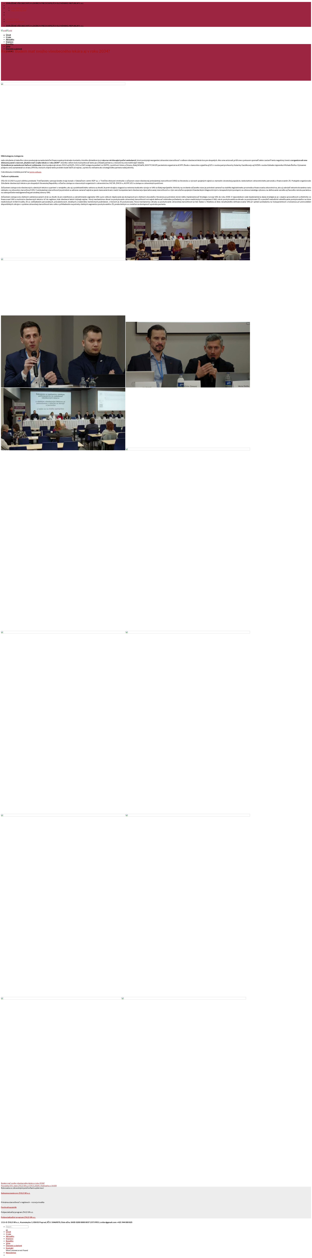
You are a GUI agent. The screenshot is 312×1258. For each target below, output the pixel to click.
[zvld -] (6, 30)
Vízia (8, 46)
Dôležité (9, 45)
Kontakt (9, 1248)
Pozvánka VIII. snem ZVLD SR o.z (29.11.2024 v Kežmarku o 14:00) (29, 1185)
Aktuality (10, 39)
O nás (8, 37)
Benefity (10, 1241)
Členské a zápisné (14, 1245)
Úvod (8, 35)
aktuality (3, 45)
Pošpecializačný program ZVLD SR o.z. (18, 1217)
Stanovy (9, 42)
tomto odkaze (35, 172)
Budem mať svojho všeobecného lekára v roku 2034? (23, 1183)
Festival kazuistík (9, 1207)
